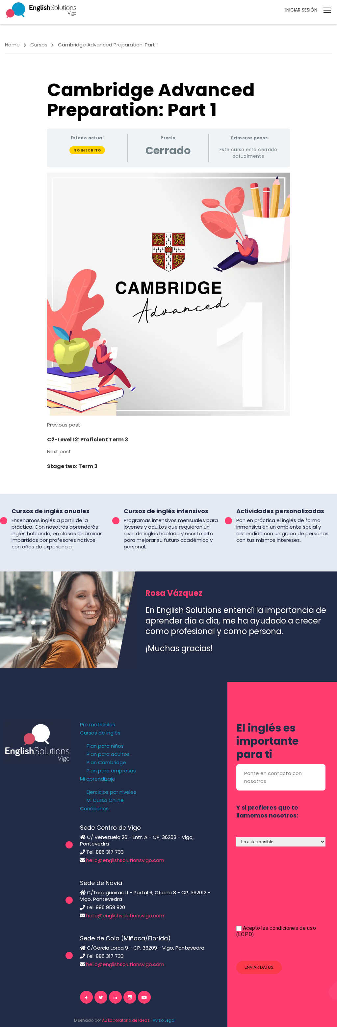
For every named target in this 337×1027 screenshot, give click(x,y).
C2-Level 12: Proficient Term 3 (87, 439)
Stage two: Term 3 (72, 466)
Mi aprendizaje (97, 779)
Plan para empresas (111, 770)
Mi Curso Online (105, 800)
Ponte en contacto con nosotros (273, 777)
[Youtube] (144, 997)
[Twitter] (101, 997)
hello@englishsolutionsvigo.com (125, 860)
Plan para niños (105, 746)
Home (12, 44)
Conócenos (94, 808)
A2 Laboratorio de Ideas (126, 1020)
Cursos (38, 44)
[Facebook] (86, 997)
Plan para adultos (108, 754)
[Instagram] (130, 997)
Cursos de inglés (100, 733)
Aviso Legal (164, 1020)
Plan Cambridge (106, 762)
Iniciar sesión (301, 10)
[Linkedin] (115, 997)
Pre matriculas (97, 724)
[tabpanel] (168, 294)
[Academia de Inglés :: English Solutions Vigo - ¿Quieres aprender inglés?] (41, 9)
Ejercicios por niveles (111, 792)
